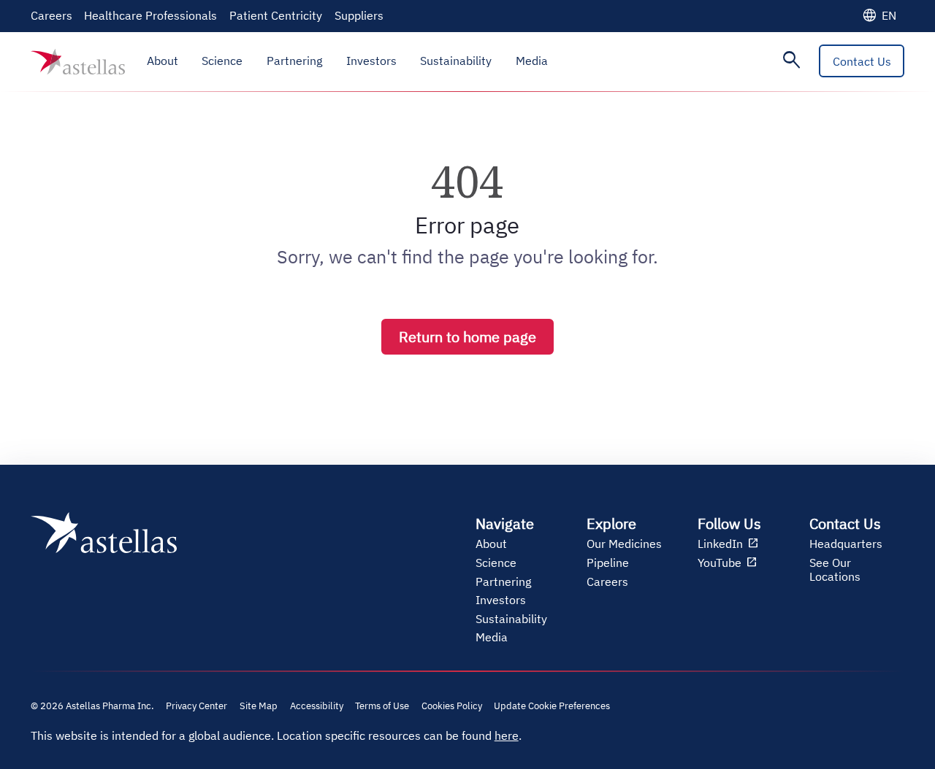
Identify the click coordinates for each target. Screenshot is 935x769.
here (507, 735)
